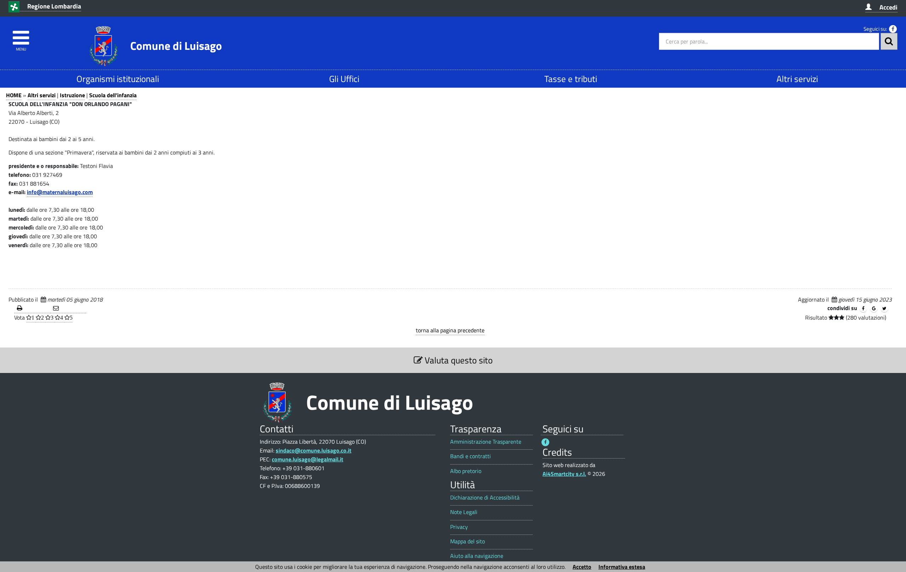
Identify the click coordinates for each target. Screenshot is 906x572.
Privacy (459, 527)
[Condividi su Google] (874, 309)
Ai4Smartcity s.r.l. (564, 473)
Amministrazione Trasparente (485, 441)
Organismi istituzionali (117, 79)
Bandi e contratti (470, 456)
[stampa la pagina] (32, 308)
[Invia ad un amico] (68, 308)
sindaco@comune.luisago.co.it (313, 450)
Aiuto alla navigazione (476, 556)
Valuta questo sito (458, 360)
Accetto (582, 566)
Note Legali (463, 512)
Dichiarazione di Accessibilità (485, 497)
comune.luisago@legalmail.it (307, 459)
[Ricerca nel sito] (889, 41)
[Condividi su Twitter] (884, 309)
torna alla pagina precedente (450, 330)
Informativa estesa (621, 566)
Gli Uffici (344, 79)
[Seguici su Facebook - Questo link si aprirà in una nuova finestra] (893, 29)
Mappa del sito (467, 541)
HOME (14, 95)
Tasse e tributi (570, 79)
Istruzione (72, 95)
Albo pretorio (465, 471)
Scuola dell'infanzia (113, 95)
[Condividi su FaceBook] (863, 309)
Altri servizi (797, 79)
